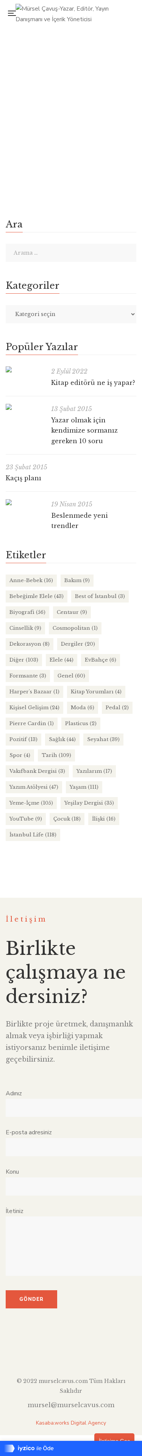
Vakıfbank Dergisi (37, 771)
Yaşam (84, 787)
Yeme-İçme (31, 803)
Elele (19, 84)
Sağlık (62, 739)
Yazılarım (94, 771)
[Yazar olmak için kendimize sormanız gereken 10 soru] (25, 407)
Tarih (56, 755)
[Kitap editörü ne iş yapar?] (25, 369)
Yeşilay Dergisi (89, 803)
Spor (19, 755)
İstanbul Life (32, 835)
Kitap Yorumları (96, 691)
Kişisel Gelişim (34, 707)
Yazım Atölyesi (33, 787)
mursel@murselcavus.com (71, 1405)
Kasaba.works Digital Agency (71, 1422)
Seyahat (103, 739)
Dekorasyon (29, 644)
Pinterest (98, 1352)
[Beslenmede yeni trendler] (25, 502)
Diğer (23, 660)
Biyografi (27, 612)
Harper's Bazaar (34, 691)
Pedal (117, 707)
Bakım (77, 580)
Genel (71, 676)
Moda (82, 707)
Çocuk (67, 819)
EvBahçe (100, 660)
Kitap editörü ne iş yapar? (93, 382)
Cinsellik (25, 628)
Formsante (27, 676)
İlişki (36, 84)
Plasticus (81, 723)
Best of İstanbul (100, 596)
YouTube (25, 819)
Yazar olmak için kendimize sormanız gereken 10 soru (84, 430)
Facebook (44, 1352)
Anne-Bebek (31, 580)
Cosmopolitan (75, 628)
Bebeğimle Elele (36, 596)
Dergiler (78, 644)
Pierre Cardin (31, 723)
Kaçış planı (23, 478)
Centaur (72, 612)
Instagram (71, 1352)
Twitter (57, 1352)
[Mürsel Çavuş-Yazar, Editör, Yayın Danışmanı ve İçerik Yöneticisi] (73, 13)
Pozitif (23, 739)
